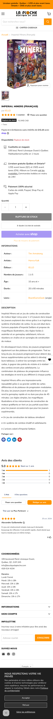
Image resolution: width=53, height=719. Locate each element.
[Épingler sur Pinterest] (20, 439)
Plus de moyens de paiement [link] (26, 241)
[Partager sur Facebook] (3, 439)
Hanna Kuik (33, 260)
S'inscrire (43, 637)
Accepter (26, 698)
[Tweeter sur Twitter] (9, 439)
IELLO (8, 110)
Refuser (25, 705)
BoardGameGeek (36, 297)
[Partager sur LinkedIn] (14, 439)
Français (25, 666)
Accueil (4, 35)
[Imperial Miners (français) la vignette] (5, 95)
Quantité (5, 201)
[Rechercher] (48, 21)
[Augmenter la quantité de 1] (26, 207)
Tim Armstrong (35, 253)
